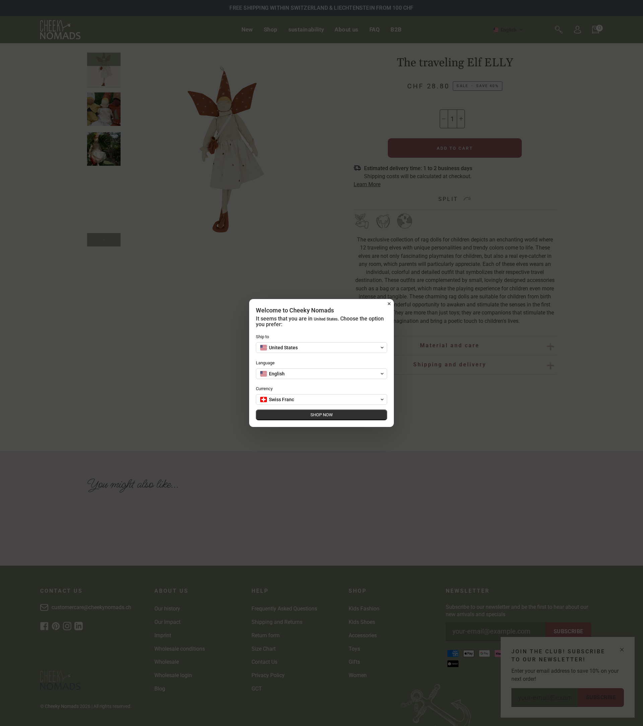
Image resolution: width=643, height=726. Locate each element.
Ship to (262, 336)
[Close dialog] (389, 303)
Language (265, 362)
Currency (264, 388)
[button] (321, 347)
